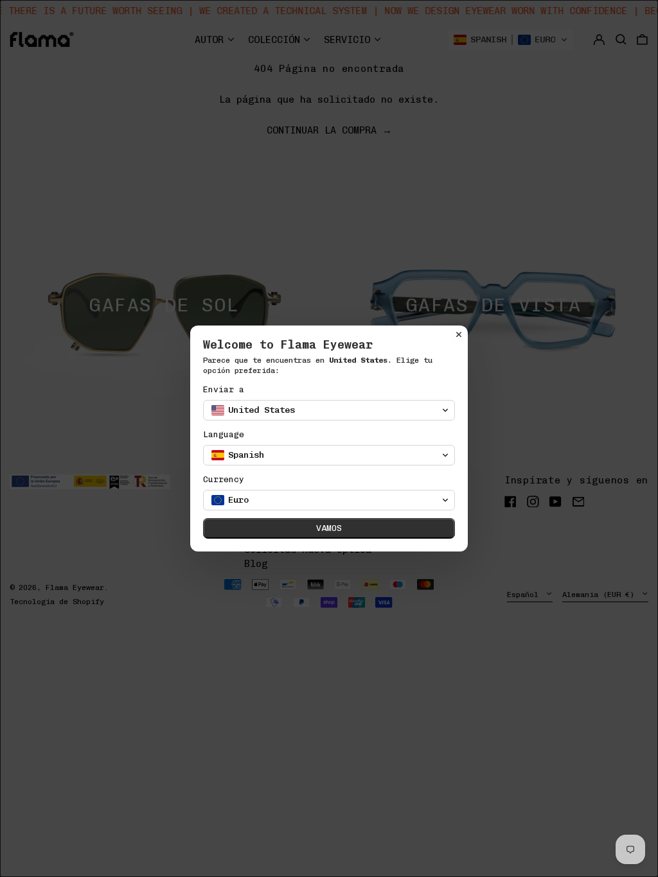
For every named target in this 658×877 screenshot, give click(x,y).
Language (223, 434)
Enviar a (223, 389)
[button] (329, 410)
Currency (223, 479)
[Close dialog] (458, 334)
